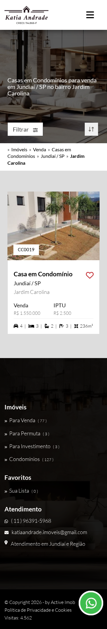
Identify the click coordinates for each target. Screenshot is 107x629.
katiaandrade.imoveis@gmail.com (49, 532)
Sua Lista (23, 490)
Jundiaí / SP (52, 156)
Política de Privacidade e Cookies (38, 610)
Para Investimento (34, 446)
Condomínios (31, 459)
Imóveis (19, 149)
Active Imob (63, 602)
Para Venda (28, 420)
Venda (39, 149)
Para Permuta (29, 433)
